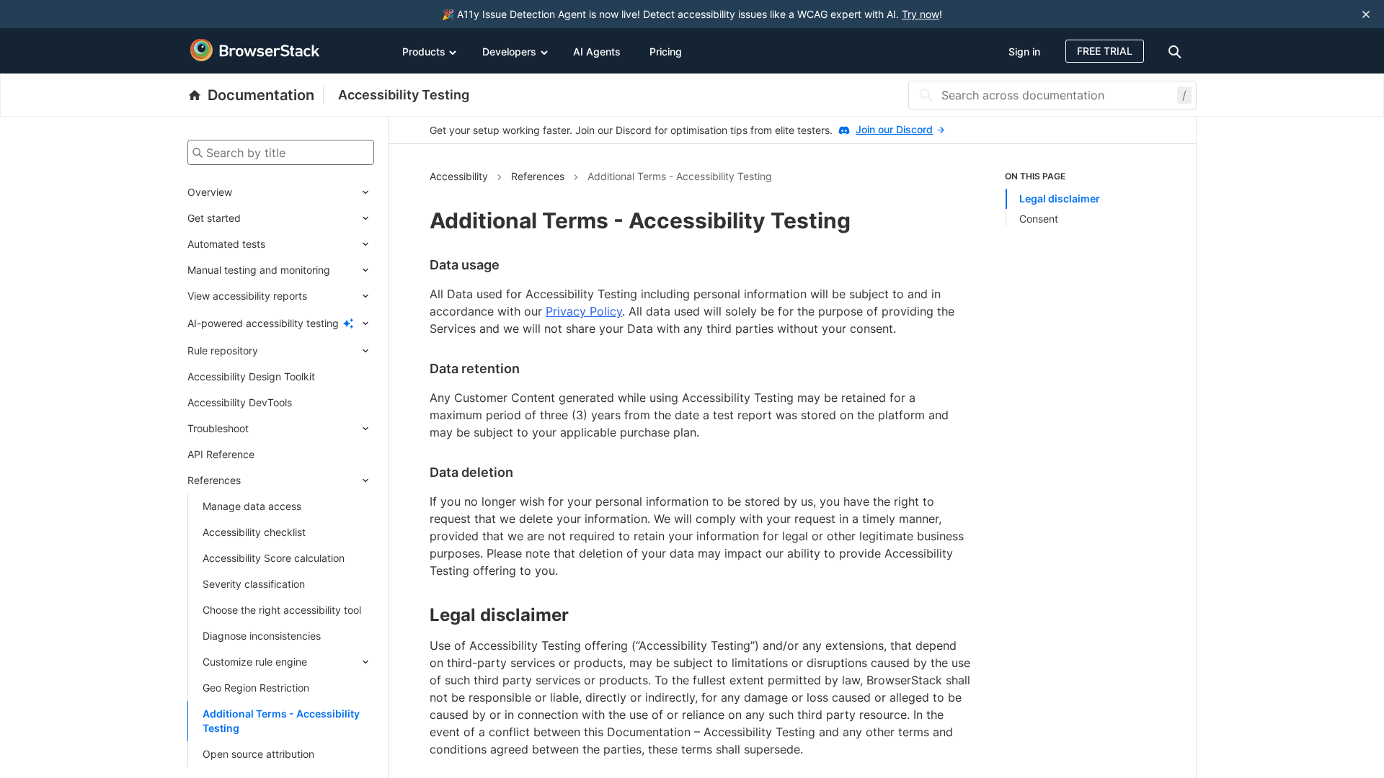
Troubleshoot (218, 428)
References (214, 480)
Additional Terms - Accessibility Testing (281, 720)
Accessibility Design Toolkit (251, 376)
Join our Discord (894, 129)
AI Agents (597, 51)
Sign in (1024, 51)
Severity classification (254, 584)
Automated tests (226, 244)
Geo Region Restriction (256, 687)
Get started (214, 218)
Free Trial (1104, 51)
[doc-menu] (1177, 50)
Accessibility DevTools (239, 402)
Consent (1038, 219)
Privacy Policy (584, 311)
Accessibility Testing (403, 94)
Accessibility (459, 176)
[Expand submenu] (303, 192)
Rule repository (222, 350)
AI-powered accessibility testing (263, 323)
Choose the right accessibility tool (282, 610)
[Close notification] (1366, 14)
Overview (209, 192)
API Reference (220, 454)
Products (423, 51)
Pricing (665, 51)
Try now (920, 14)
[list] (1080, 198)
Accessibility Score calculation (274, 558)
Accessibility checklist (254, 532)
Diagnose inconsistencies (262, 636)
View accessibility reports (247, 296)
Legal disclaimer (1059, 198)
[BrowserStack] (255, 50)
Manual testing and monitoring (258, 270)
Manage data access (252, 506)
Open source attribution (258, 754)
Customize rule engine (255, 662)
